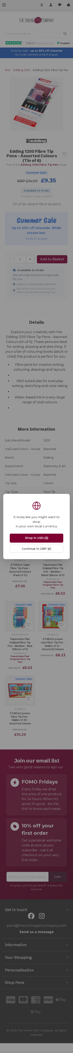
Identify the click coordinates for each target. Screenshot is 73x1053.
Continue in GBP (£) (36, 549)
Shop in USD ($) (36, 538)
